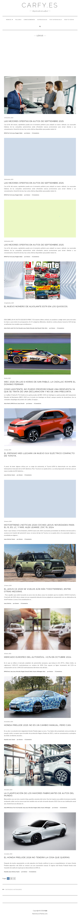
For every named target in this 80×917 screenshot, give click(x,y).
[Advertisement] (40, 56)
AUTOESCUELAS (42, 19)
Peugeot (17, 133)
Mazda (28, 328)
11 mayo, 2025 (7, 449)
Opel (36, 328)
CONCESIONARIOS (29, 19)
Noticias (9, 475)
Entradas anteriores (14, 889)
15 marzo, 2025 (8, 585)
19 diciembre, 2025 (8, 117)
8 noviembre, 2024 (8, 721)
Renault (39, 328)
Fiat (8, 133)
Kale (46, 910)
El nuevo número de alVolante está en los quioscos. (36, 306)
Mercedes (32, 328)
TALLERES (18, 19)
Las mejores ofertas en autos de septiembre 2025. (34, 121)
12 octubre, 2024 (8, 854)
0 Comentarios (35, 133)
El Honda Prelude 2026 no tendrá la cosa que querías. (37, 857)
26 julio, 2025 (7, 378)
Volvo (46, 328)
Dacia (8, 671)
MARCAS (9, 19)
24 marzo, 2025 (8, 521)
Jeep (11, 671)
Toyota (13, 475)
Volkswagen (39, 671)
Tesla (43, 328)
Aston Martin (7, 328)
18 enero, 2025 (7, 653)
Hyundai (21, 328)
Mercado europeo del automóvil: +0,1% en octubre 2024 (37, 657)
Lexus (13, 133)
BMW (5, 133)
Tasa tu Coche (69, 19)
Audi (12, 328)
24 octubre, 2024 (8, 789)
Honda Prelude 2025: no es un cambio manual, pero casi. (37, 725)
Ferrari (15, 403)
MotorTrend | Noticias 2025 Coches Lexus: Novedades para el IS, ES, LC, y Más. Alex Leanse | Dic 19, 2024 (39, 526)
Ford (10, 133)
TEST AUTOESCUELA (55, 19)
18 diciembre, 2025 (8, 179)
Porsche (22, 403)
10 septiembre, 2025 (9, 303)
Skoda (20, 133)
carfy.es (40, 5)
